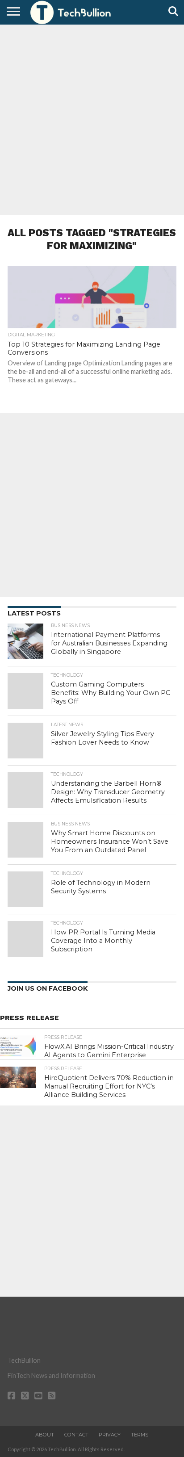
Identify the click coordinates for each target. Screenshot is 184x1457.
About (44, 1435)
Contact (76, 1435)
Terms (139, 1435)
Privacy (110, 1435)
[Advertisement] (92, 119)
